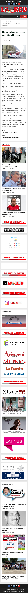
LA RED (4, 38)
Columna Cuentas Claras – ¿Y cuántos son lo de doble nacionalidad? (14, 505)
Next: (11, 136)
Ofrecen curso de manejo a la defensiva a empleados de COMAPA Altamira (13, 577)
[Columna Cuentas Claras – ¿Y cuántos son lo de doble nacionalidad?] (14, 495)
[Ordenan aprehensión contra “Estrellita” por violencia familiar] (14, 203)
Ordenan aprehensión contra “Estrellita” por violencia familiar (13, 213)
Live (25, 16)
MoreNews (14, 591)
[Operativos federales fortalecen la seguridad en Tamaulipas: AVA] (14, 179)
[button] (2, 16)
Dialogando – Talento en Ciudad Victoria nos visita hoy (13, 529)
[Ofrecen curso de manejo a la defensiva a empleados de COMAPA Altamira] (14, 566)
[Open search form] (17, 16)
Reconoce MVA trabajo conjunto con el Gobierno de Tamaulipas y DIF (12, 166)
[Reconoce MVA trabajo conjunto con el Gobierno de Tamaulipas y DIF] (14, 155)
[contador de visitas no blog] (14, 230)
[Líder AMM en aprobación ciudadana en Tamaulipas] (14, 542)
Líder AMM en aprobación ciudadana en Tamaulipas (12, 553)
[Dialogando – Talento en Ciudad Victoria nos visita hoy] (14, 518)
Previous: (10, 132)
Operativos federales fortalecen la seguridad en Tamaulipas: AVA (13, 189)
